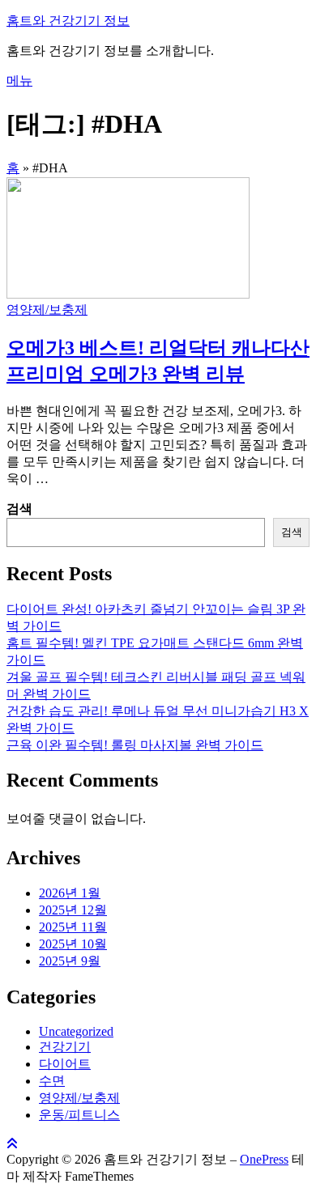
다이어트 (65, 1064)
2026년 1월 (69, 893)
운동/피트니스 (79, 1115)
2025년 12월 (73, 910)
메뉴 (19, 80)
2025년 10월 (73, 944)
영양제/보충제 (47, 309)
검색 (19, 508)
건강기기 (65, 1047)
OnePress (264, 1159)
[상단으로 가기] (12, 1144)
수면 (52, 1081)
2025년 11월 (73, 927)
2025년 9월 (69, 961)
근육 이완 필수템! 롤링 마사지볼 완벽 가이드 (134, 745)
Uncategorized (76, 1031)
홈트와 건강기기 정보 (68, 21)
